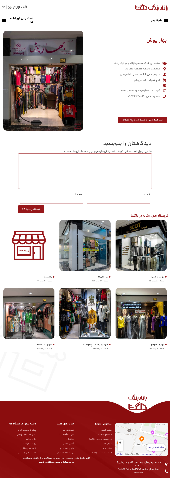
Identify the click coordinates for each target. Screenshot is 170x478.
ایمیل (79, 194)
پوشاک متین (157, 277)
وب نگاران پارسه (46, 462)
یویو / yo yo (157, 345)
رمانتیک (47, 277)
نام (147, 194)
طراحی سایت (68, 462)
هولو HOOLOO (44, 345)
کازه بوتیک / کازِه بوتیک (95, 345)
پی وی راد (103, 277)
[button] (158, 20)
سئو (58, 462)
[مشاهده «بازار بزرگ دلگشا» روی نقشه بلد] (141, 439)
